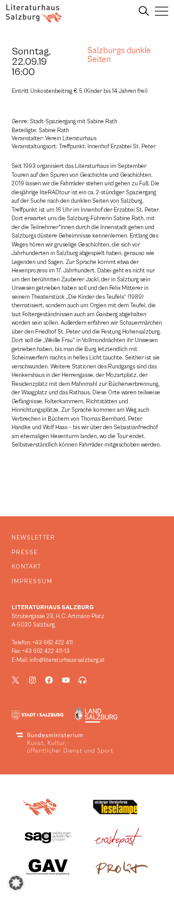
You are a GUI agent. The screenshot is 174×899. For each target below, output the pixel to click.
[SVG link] (34, 13)
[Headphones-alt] (83, 680)
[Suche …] (144, 11)
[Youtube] (66, 680)
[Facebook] (49, 680)
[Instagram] (33, 680)
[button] (16, 883)
